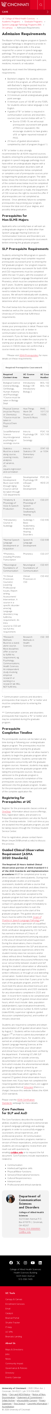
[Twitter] (18, 1263)
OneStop (6, 811)
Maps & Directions (14, 1349)
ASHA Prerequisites (28, 355)
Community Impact (14, 1363)
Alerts (4, 1394)
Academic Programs (11, 21)
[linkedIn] (40, 1263)
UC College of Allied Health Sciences (18, 18)
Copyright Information (37, 1403)
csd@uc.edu (16, 1152)
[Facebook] (11, 1263)
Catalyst (9, 1313)
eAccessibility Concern (27, 1400)
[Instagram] (25, 1263)
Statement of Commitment (29, 1397)
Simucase (28, 1087)
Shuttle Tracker (12, 1322)
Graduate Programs (33, 21)
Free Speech (19, 1403)
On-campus (7, 27)
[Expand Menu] (47, 11)
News (8, 1358)
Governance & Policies (16, 1368)
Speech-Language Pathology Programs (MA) (21, 24)
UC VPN (9, 1331)
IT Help (8, 1327)
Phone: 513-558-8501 (30, 1228)
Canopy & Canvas (13, 1299)
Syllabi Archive (8, 1400)
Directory (9, 1372)
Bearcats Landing (13, 1336)
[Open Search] (40, 5)
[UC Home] (15, 5)
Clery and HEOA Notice (19, 1394)
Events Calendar (13, 1377)
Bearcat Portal (12, 1317)
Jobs (7, 1354)
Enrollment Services (15, 1304)
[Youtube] (33, 1263)
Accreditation (8, 1406)
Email (7, 1308)
